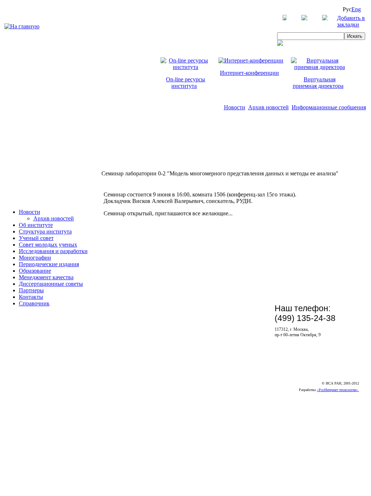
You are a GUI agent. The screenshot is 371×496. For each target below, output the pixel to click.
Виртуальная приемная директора (318, 82)
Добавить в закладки (351, 21)
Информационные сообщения (329, 107)
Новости (234, 107)
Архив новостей (268, 107)
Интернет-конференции (249, 73)
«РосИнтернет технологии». (338, 390)
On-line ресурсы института (185, 82)
